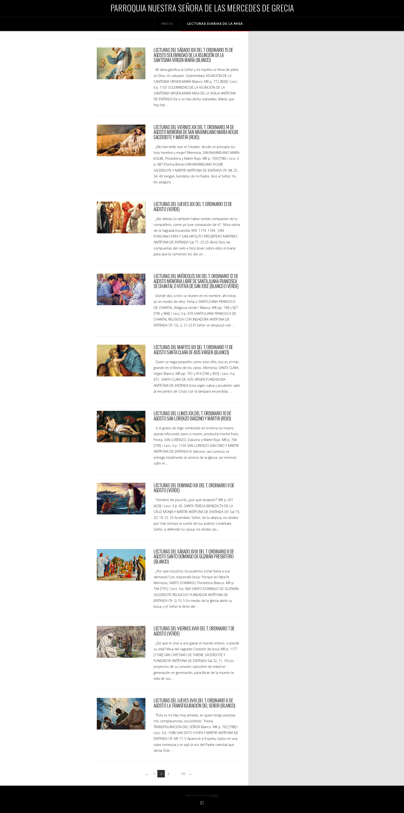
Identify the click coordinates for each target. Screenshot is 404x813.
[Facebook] (202, 803)
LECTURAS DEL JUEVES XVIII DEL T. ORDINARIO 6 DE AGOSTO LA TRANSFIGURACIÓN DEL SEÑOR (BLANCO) (194, 703)
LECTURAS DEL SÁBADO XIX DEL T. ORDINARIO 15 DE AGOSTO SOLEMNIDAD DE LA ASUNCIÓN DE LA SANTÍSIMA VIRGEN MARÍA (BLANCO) (193, 55)
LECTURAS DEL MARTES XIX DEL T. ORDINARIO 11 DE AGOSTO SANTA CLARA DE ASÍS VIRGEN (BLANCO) (193, 350)
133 (182, 774)
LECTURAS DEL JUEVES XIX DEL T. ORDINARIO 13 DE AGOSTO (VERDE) (193, 207)
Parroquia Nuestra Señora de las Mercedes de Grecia (202, 8)
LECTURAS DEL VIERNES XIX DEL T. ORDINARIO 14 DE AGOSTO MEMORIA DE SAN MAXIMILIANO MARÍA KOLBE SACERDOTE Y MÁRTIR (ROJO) (196, 132)
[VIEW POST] (121, 63)
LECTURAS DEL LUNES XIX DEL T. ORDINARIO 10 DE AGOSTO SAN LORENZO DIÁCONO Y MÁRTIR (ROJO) (192, 416)
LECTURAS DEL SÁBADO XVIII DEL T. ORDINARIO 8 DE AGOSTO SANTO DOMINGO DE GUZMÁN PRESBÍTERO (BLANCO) (194, 556)
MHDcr (214, 795)
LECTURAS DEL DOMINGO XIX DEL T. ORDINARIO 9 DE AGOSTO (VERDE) (194, 488)
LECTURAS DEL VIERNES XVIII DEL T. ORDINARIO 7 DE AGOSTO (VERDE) (194, 631)
